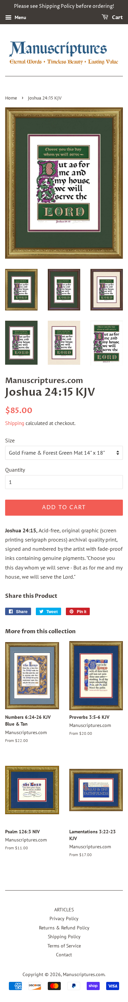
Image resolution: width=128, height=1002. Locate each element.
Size (10, 440)
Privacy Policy (64, 918)
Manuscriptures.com (83, 974)
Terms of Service (64, 946)
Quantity (15, 469)
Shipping (14, 423)
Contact (64, 955)
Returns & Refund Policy (64, 928)
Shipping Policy (64, 936)
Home (11, 98)
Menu (19, 17)
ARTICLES (64, 910)
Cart (117, 17)
